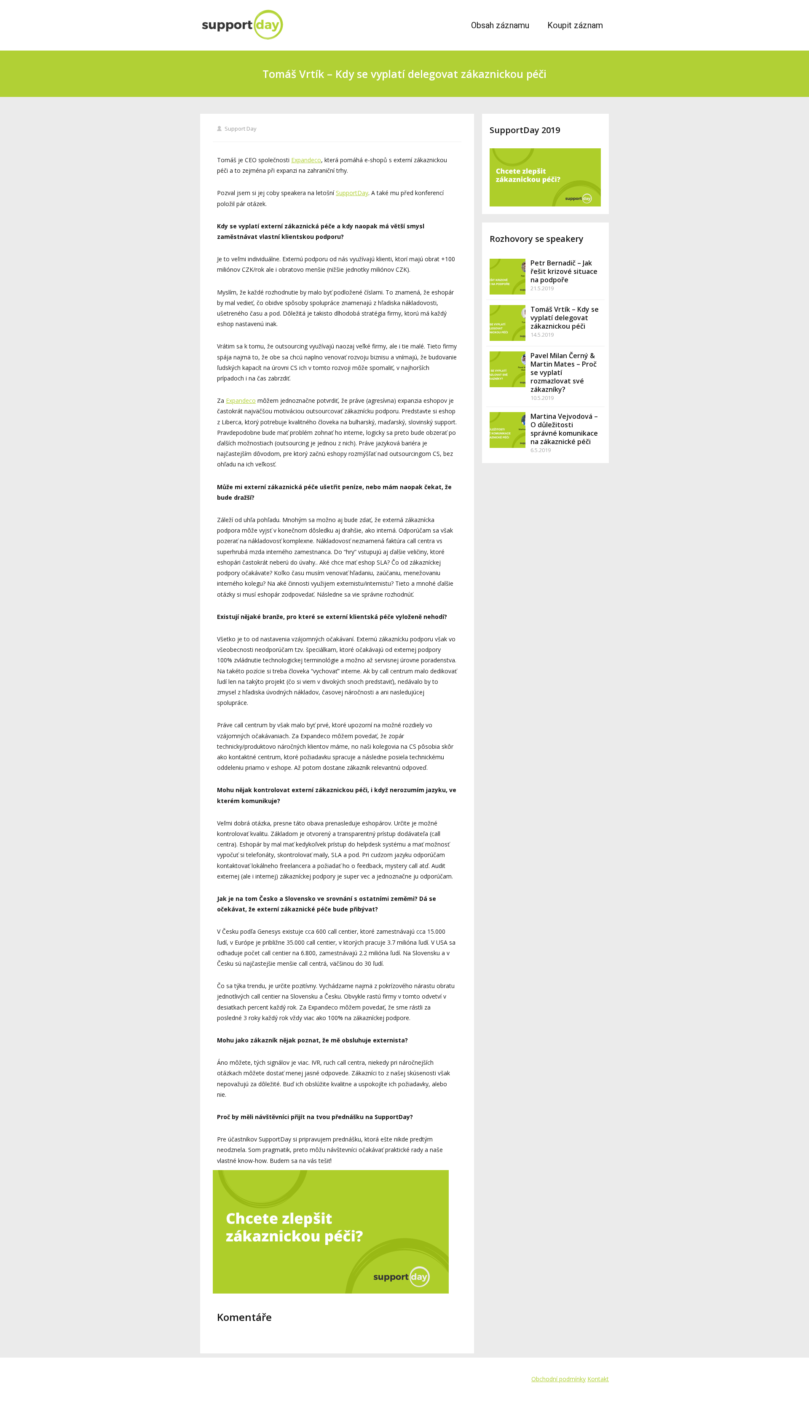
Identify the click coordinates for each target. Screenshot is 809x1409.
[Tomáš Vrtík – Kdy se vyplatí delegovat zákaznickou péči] (507, 323)
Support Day (241, 128)
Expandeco (306, 160)
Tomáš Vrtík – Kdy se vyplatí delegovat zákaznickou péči (564, 318)
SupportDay (352, 193)
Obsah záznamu (500, 25)
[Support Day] (275, 25)
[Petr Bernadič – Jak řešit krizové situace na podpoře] (507, 277)
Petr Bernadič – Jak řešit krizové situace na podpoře (563, 271)
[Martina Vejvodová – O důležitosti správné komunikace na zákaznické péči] (507, 430)
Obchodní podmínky (558, 1379)
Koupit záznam (575, 25)
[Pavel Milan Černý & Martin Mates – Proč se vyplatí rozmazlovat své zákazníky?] (507, 369)
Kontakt (598, 1379)
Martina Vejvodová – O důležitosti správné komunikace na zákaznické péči (564, 429)
